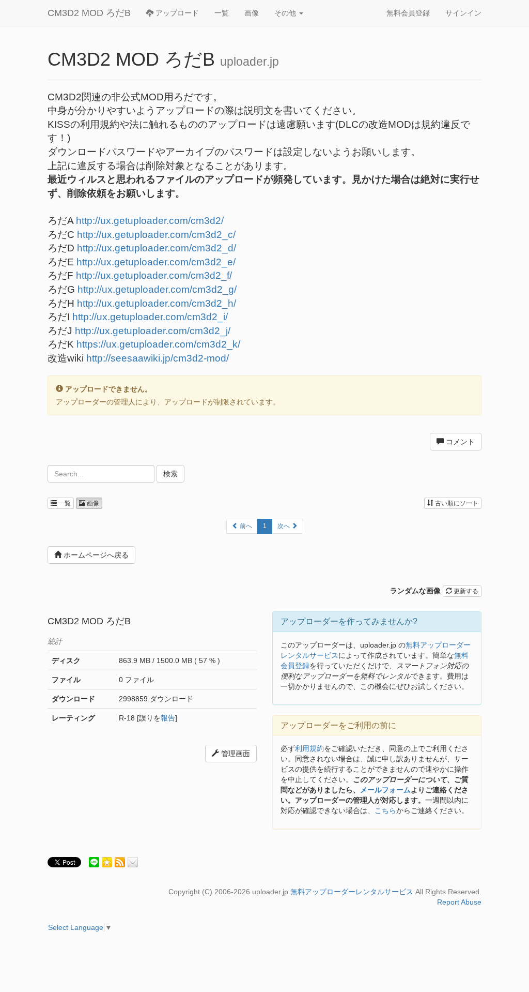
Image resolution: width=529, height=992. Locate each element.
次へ (284, 526)
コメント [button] (459, 442)
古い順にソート (455, 503)
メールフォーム (385, 790)
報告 (168, 718)
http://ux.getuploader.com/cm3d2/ (150, 220)
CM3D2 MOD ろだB (89, 13)
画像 (251, 13)
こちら (385, 810)
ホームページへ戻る (95, 555)
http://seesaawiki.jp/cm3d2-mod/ (157, 358)
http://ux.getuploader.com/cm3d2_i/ (150, 316)
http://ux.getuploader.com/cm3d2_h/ (156, 303)
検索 (170, 474)
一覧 (221, 13)
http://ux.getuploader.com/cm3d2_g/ (157, 289)
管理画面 (234, 753)
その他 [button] (286, 13)
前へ (245, 526)
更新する (465, 591)
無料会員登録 (408, 13)
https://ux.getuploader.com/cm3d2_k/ (158, 344)
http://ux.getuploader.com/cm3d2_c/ (156, 234)
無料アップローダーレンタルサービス (351, 892)
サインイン (463, 13)
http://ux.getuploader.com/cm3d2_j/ (152, 330)
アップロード (176, 13)
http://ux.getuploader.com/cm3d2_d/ (156, 248)
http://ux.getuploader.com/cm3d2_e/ (156, 262)
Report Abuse (459, 902)
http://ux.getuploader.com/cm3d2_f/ (154, 275)
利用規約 (309, 748)
